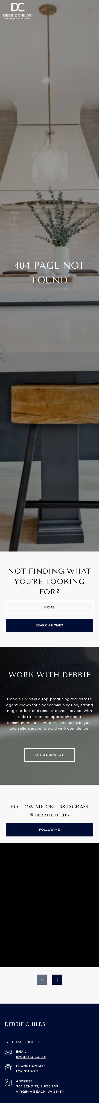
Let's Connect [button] (49, 755)
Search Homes (50, 625)
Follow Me (49, 829)
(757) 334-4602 (27, 1071)
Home (49, 607)
